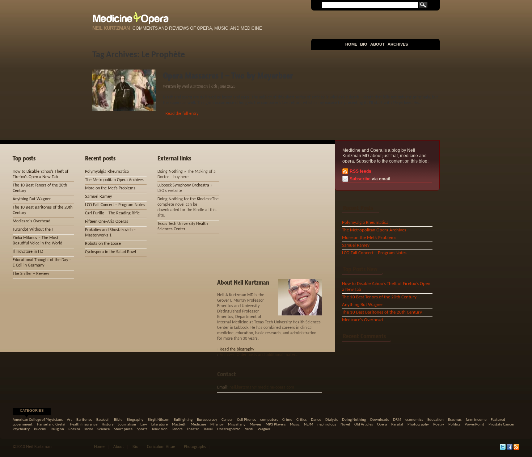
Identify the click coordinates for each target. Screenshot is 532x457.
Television (160, 429)
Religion (57, 429)
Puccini (40, 429)
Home (351, 44)
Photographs (195, 447)
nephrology (326, 425)
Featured (498, 420)
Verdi (249, 429)
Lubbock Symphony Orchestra (183, 185)
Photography (418, 425)
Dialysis (331, 420)
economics (414, 420)
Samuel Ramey (356, 245)
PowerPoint (474, 425)
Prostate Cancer (501, 425)
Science (103, 429)
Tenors (177, 429)
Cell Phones (246, 420)
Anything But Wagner (362, 304)
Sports (142, 429)
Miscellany (236, 425)
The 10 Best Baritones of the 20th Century (382, 312)
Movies (255, 425)
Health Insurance (83, 425)
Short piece (123, 429)
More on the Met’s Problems (369, 237)
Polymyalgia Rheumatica (365, 222)
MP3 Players (276, 425)
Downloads (379, 420)
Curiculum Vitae (161, 447)
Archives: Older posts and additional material (260, 355)
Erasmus (454, 420)
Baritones (84, 420)
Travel (208, 429)
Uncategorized (229, 429)
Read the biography (237, 349)
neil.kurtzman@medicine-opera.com (261, 387)
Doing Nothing (170, 171)
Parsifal (397, 425)
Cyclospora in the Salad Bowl (110, 252)
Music (295, 425)
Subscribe (360, 178)
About (377, 44)
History (108, 425)
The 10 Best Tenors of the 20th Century (379, 297)
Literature (159, 425)
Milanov (217, 425)
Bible (118, 420)
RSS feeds (360, 171)
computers (269, 420)
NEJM (308, 425)
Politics (454, 425)
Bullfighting (183, 420)
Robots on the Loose (103, 244)
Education (435, 420)
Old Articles (363, 425)
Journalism (127, 425)
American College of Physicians (38, 420)
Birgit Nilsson (158, 420)
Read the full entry (181, 114)
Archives (398, 44)
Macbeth (179, 425)
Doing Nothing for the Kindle (182, 199)
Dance (316, 420)
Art (69, 420)
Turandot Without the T (33, 229)
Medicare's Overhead (362, 320)
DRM (397, 420)
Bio (363, 44)
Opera (382, 425)
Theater (193, 429)
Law (143, 425)
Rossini (74, 429)
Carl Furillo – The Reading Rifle (112, 213)
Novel (345, 425)
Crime (287, 420)
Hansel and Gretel (51, 425)
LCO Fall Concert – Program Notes (374, 253)
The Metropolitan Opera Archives (374, 230)
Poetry (438, 425)
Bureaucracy (207, 420)
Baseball (103, 420)
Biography (135, 420)
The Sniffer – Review (31, 274)
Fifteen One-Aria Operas (106, 221)
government (23, 425)
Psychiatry (21, 429)
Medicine (198, 425)
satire (88, 429)
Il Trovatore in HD (28, 252)
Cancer (227, 420)
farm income (476, 420)
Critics (301, 420)
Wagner (264, 429)
